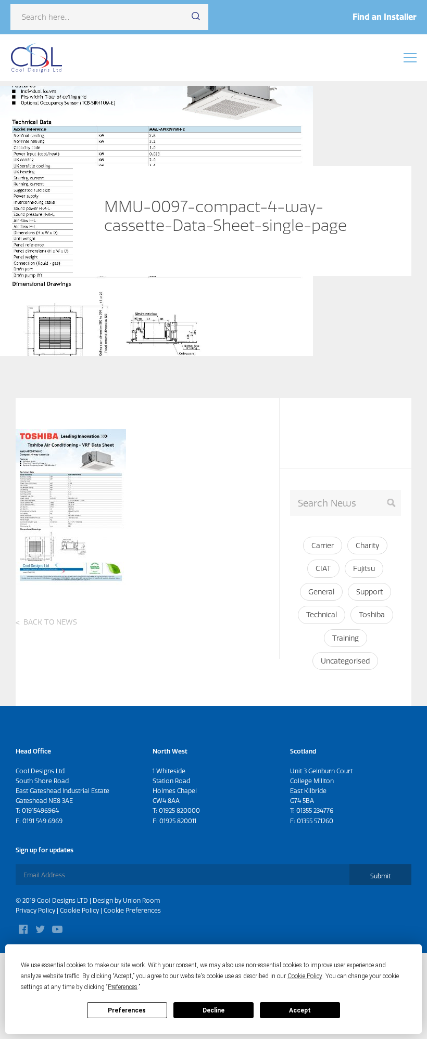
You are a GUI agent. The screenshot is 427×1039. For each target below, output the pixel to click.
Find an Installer (385, 16)
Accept (300, 1010)
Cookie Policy (79, 910)
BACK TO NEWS (50, 622)
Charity (367, 545)
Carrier (322, 545)
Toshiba (372, 614)
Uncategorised (345, 661)
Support (369, 591)
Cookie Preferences (132, 910)
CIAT (323, 568)
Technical (321, 614)
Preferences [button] (122, 987)
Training (345, 638)
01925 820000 (179, 810)
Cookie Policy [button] (304, 976)
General (321, 591)
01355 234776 (314, 810)
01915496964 (40, 810)
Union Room (141, 900)
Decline (213, 1010)
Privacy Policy (35, 910)
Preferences (127, 1010)
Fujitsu (364, 568)
